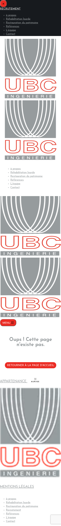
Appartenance (13, 381)
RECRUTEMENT (14, 194)
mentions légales (17, 487)
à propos (15, 169)
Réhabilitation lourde (22, 172)
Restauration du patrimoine (26, 176)
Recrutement (13, 510)
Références (17, 180)
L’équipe (15, 184)
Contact (15, 187)
